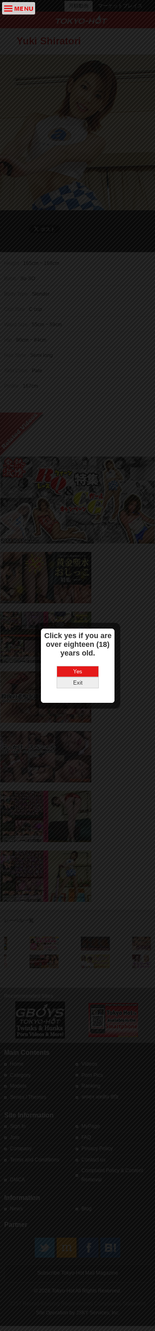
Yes (77, 671)
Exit (78, 683)
